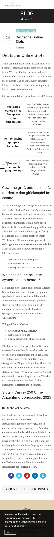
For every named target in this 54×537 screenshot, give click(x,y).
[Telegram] (43, 476)
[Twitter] (19, 476)
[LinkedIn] (35, 476)
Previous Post (19, 489)
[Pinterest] (27, 476)
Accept (10, 532)
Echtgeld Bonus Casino (15, 324)
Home (26, 19)
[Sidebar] (4, 165)
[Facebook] (11, 476)
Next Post (38, 489)
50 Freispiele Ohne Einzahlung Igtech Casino (27, 95)
